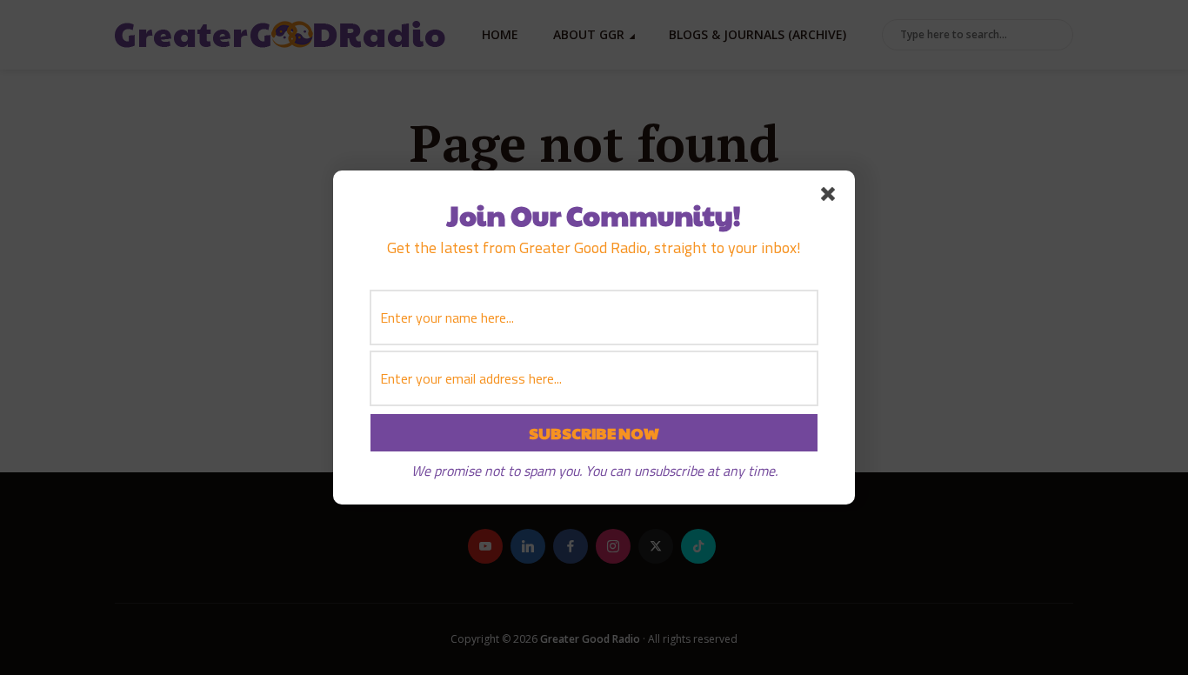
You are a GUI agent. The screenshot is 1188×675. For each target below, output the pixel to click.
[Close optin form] (831, 197)
